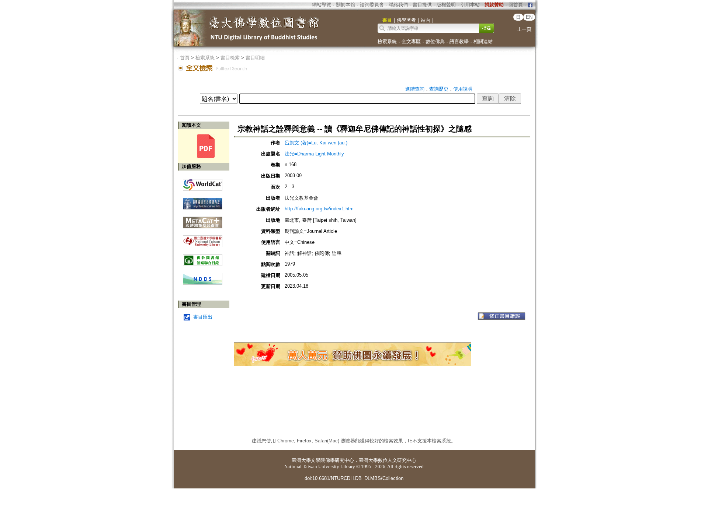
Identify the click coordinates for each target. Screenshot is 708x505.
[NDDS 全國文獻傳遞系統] (202, 283)
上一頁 (524, 29)
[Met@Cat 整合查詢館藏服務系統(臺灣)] (202, 219)
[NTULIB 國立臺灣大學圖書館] (202, 238)
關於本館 (345, 4)
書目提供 (422, 4)
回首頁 (516, 4)
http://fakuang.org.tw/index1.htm (319, 208)
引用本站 (470, 4)
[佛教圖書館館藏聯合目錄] (202, 257)
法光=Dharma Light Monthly (314, 154)
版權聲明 (446, 4)
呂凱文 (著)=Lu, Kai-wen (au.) (316, 142)
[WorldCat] (202, 183)
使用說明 (462, 89)
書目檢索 (230, 57)
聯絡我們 (398, 4)
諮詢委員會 (372, 4)
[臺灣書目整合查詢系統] (202, 201)
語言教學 (459, 41)
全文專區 (411, 41)
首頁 (185, 57)
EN (529, 17)
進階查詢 (414, 89)
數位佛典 (435, 41)
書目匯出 (202, 317)
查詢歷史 (438, 89)
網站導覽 (321, 4)
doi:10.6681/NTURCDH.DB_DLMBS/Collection (354, 478)
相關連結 (483, 41)
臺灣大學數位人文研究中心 (387, 460)
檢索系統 (387, 41)
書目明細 (255, 57)
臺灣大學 (301, 460)
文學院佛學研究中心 (332, 460)
